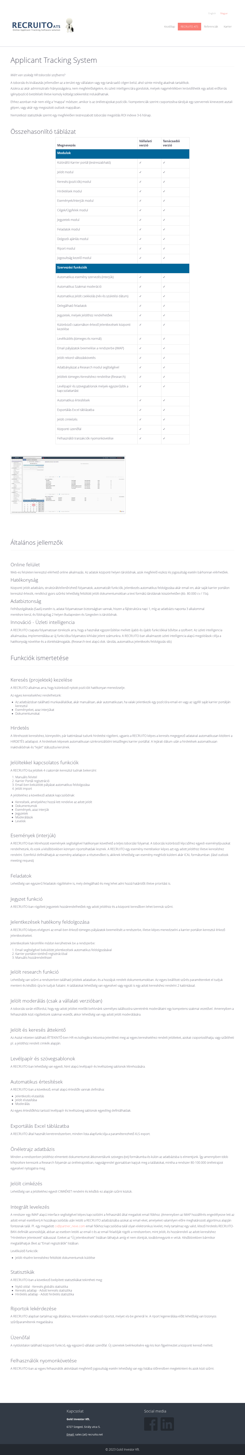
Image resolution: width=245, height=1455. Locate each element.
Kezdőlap (169, 26)
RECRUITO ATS (189, 26)
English (212, 13)
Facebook (151, 1424)
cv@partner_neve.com (70, 1226)
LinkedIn (167, 1424)
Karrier (228, 26)
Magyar (224, 13)
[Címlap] (44, 22)
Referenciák (211, 26)
